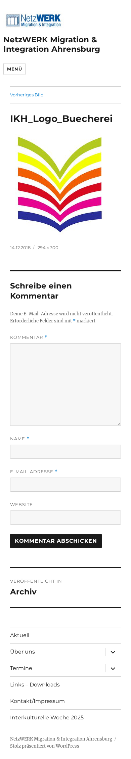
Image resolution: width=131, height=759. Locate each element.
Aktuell (19, 635)
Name (20, 439)
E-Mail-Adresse (34, 472)
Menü (14, 69)
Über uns (22, 652)
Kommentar (28, 337)
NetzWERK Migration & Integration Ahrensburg (51, 44)
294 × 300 (48, 247)
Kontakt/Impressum (37, 701)
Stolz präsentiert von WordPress (44, 746)
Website (21, 504)
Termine (21, 668)
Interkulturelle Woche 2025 (47, 717)
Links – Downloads (35, 684)
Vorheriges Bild (27, 94)
